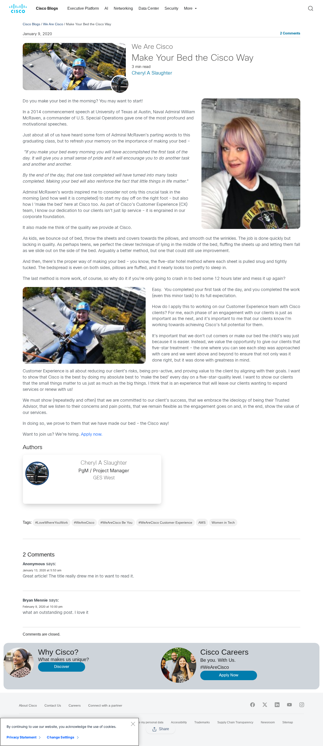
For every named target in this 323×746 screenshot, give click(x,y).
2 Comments (290, 33)
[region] (69, 732)
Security (171, 8)
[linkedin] (277, 704)
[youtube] (289, 704)
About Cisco (28, 705)
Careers (75, 705)
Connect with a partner (105, 705)
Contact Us (52, 705)
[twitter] (264, 704)
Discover (61, 667)
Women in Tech (223, 522)
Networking (123, 8)
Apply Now (228, 675)
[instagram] (301, 704)
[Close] (133, 723)
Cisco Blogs (47, 8)
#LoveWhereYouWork (51, 522)
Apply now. (91, 435)
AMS (201, 522)
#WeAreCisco (84, 522)
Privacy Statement (21, 737)
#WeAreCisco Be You (116, 522)
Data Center (149, 8)
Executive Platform (83, 8)
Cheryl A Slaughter (152, 73)
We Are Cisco (53, 24)
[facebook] (252, 704)
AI (106, 8)
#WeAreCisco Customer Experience (165, 522)
